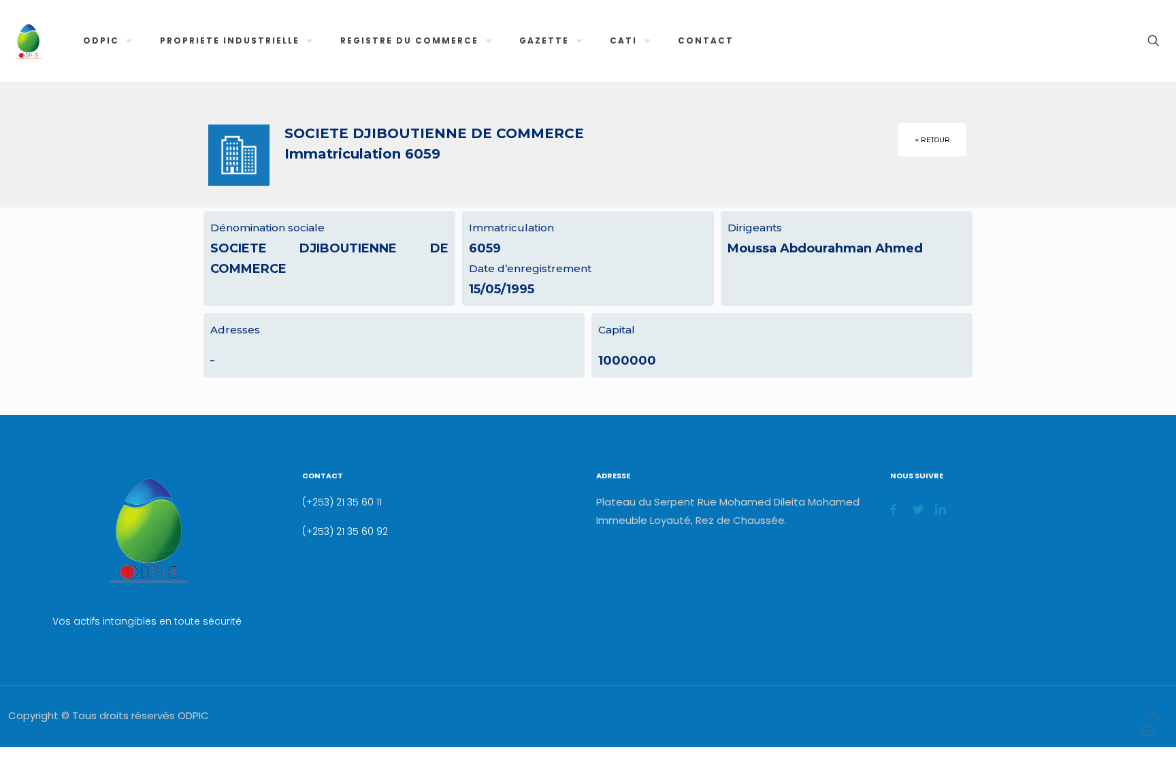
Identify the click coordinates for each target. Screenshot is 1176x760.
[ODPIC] (28, 41)
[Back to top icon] (1153, 715)
